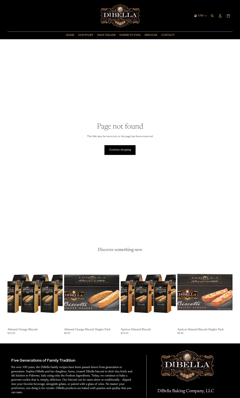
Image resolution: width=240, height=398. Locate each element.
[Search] (212, 16)
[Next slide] (57, 292)
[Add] (56, 320)
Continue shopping (120, 150)
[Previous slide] (13, 292)
